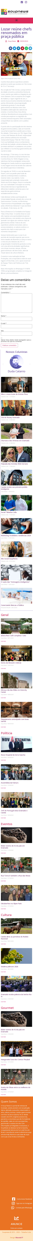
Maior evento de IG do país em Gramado (13, 847)
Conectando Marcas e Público (12, 605)
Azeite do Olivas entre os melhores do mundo (15, 1088)
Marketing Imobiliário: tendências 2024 (16, 535)
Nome (3, 316)
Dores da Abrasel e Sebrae (11, 663)
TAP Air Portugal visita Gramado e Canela (14, 811)
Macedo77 (19, 1238)
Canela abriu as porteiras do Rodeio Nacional (14, 938)
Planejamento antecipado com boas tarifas (15, 720)
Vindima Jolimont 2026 (9, 966)
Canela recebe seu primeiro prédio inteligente (14, 488)
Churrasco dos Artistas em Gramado (15, 440)
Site (2, 330)
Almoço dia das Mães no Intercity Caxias (14, 691)
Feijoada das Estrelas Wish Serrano (14, 464)
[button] (16, 20)
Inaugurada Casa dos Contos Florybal (15, 1059)
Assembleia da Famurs (9, 783)
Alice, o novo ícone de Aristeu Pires (14, 394)
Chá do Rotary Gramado (10, 417)
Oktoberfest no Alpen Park (11, 903)
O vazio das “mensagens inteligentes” (15, 582)
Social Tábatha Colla (8, 512)
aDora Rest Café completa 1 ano (13, 635)
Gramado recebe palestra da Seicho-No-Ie (16, 995)
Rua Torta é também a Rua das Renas (15, 876)
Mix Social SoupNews (9, 559)
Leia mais (3, 641)
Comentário (5, 292)
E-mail (4, 323)
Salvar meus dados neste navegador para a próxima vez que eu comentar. (16, 340)
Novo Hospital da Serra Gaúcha (13, 755)
